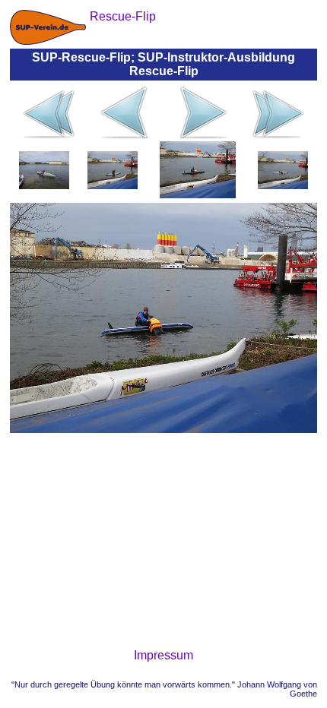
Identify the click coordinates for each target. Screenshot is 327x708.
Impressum (163, 655)
